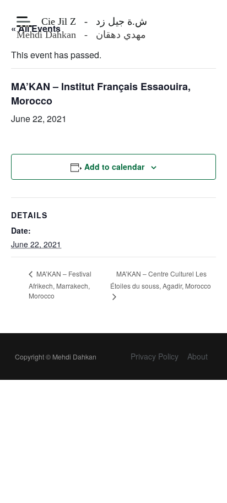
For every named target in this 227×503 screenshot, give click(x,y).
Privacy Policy (155, 356)
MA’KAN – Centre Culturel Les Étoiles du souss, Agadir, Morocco (160, 280)
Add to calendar (114, 166)
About (197, 356)
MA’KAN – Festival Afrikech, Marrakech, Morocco (60, 284)
